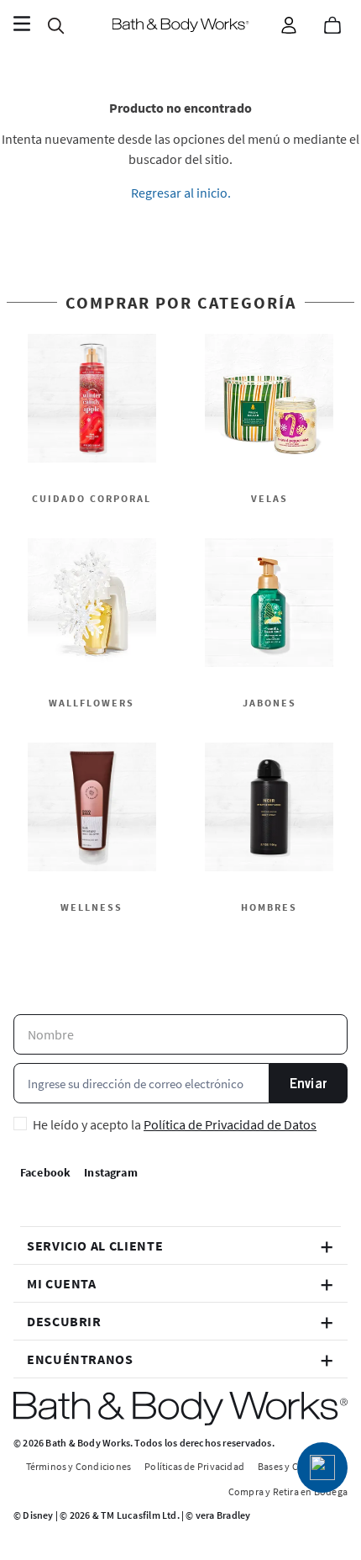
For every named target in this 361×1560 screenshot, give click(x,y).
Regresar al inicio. (181, 192)
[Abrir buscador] (55, 25)
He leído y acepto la (175, 1124)
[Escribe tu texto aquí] (322, 1467)
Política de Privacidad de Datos (230, 1124)
